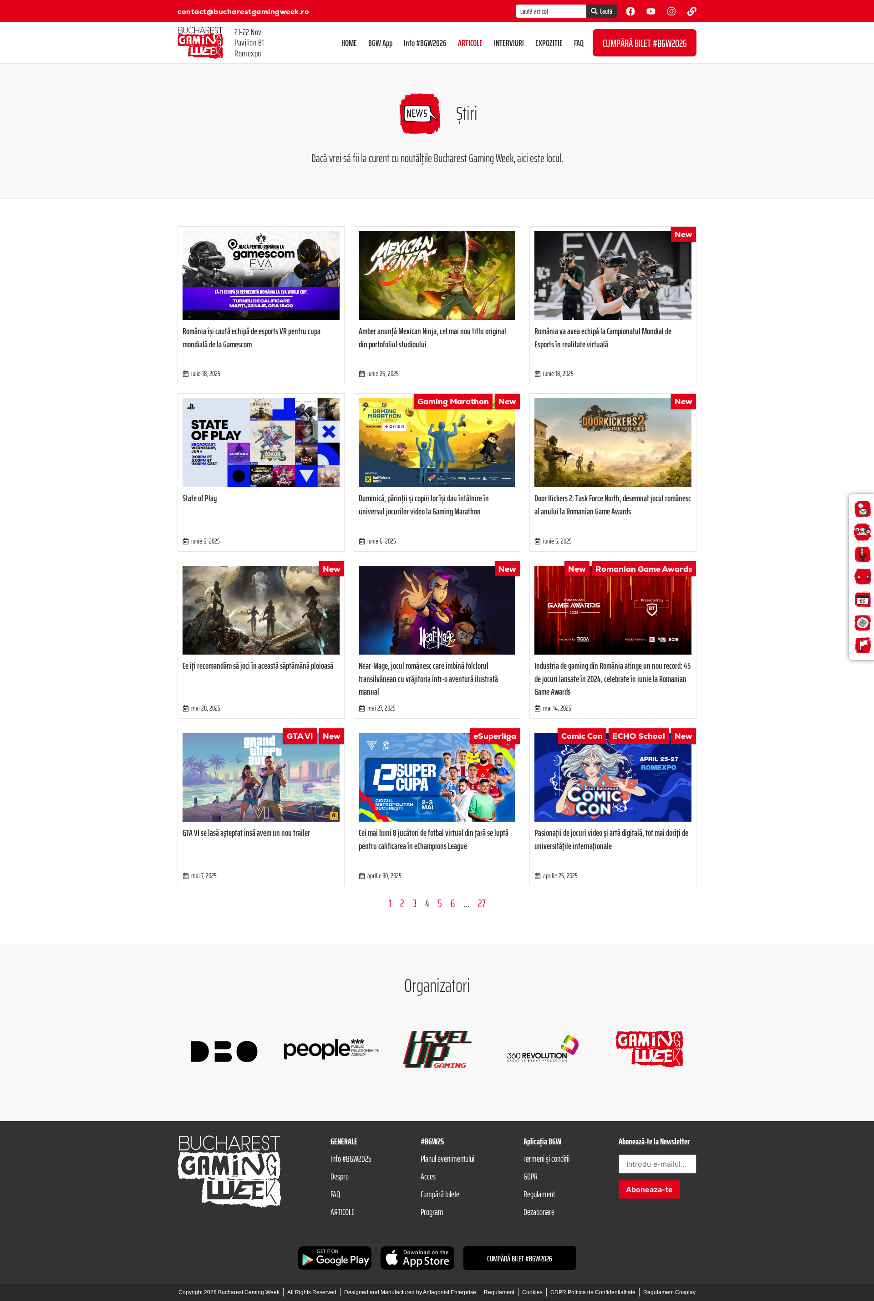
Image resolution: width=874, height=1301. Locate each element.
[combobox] (551, 11)
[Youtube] (651, 11)
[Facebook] (630, 11)
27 (482, 903)
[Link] (691, 11)
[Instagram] (671, 11)
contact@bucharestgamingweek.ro (243, 11)
